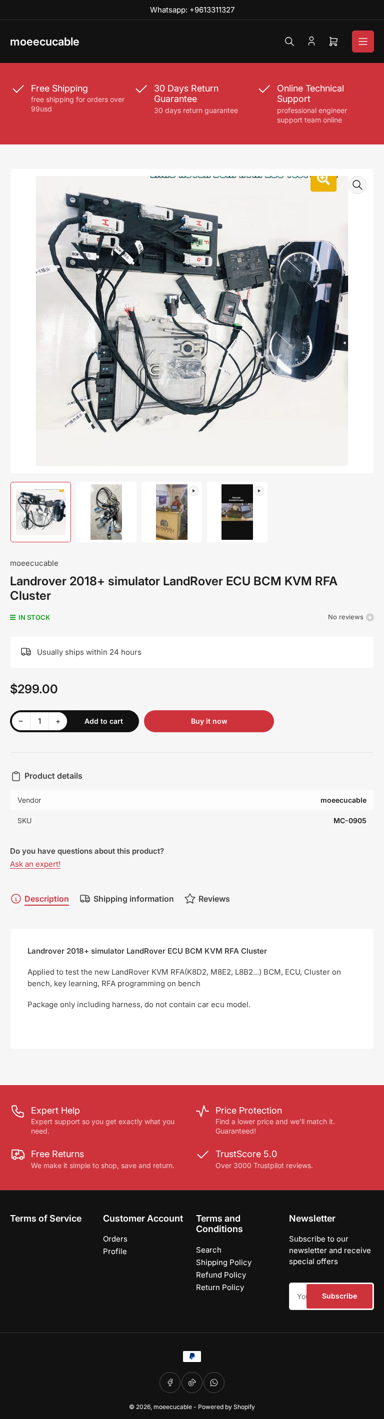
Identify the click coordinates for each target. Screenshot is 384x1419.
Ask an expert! (35, 864)
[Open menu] (363, 41)
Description (46, 899)
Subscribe (339, 1296)
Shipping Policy (224, 1262)
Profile (115, 1251)
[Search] (289, 41)
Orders (115, 1239)
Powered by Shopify (226, 1407)
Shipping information (134, 899)
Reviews (214, 899)
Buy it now (209, 721)
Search (209, 1250)
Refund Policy (221, 1275)
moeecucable (34, 563)
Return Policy (220, 1287)
